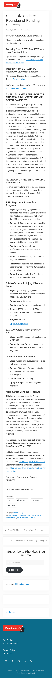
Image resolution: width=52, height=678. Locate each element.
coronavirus (13, 515)
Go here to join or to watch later (32, 462)
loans (39, 515)
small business (22, 518)
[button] (47, 5)
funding (33, 515)
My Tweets (10, 612)
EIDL (28, 515)
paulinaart (31, 673)
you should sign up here (16, 88)
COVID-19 (22, 515)
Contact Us (7, 653)
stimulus (32, 518)
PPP (43, 515)
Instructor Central (10, 643)
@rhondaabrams (22, 584)
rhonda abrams (11, 518)
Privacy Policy (9, 650)
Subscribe (14, 570)
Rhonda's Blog (18, 513)
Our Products (8, 640)
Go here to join (19, 79)
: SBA (19, 324)
